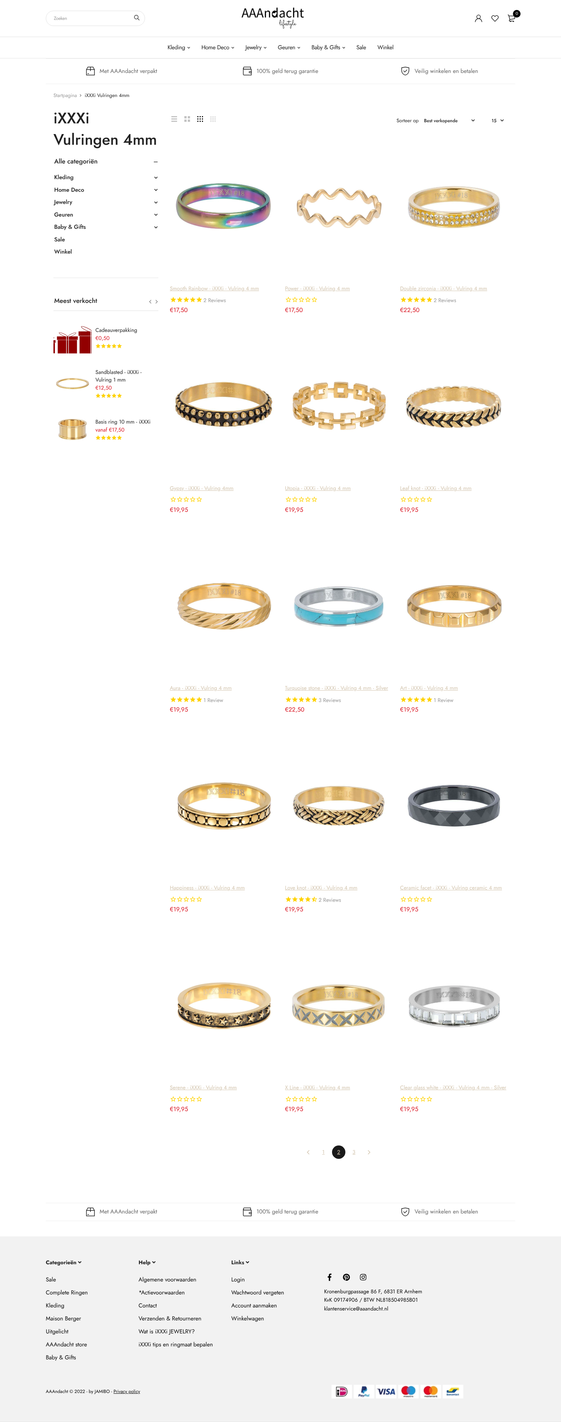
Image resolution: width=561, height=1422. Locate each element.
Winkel (385, 47)
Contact (148, 1305)
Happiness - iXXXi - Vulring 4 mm (207, 888)
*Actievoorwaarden (162, 1292)
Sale (361, 47)
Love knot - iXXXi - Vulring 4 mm (321, 888)
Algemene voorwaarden (167, 1279)
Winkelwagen (247, 1318)
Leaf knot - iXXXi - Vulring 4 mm (435, 488)
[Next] (369, 1152)
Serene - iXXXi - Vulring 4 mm (203, 1088)
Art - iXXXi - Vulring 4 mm (429, 688)
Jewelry (253, 47)
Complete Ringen (67, 1292)
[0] (511, 18)
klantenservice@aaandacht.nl (356, 1309)
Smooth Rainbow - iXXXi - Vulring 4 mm (214, 289)
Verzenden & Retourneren (170, 1318)
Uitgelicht (57, 1331)
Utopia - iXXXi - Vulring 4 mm (318, 488)
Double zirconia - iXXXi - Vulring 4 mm (443, 289)
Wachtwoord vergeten (257, 1292)
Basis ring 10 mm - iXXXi (122, 422)
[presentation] (150, 302)
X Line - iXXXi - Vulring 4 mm (317, 1088)
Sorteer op (408, 120)
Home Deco (215, 47)
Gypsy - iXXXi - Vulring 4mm (202, 488)
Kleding (176, 47)
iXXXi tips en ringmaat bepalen (176, 1344)
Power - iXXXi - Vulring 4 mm (317, 289)
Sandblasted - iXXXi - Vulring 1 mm (118, 376)
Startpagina (65, 95)
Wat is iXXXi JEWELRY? (167, 1331)
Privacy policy (126, 1391)
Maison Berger (63, 1318)
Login (238, 1279)
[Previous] (308, 1152)
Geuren (286, 47)
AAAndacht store (66, 1344)
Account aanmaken (254, 1305)
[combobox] (95, 18)
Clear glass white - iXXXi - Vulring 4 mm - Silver (453, 1088)
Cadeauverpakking (116, 330)
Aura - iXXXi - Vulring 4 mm (201, 688)
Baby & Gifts (325, 47)
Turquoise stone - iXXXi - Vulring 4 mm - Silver (336, 688)
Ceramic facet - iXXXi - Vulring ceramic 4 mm (451, 888)
